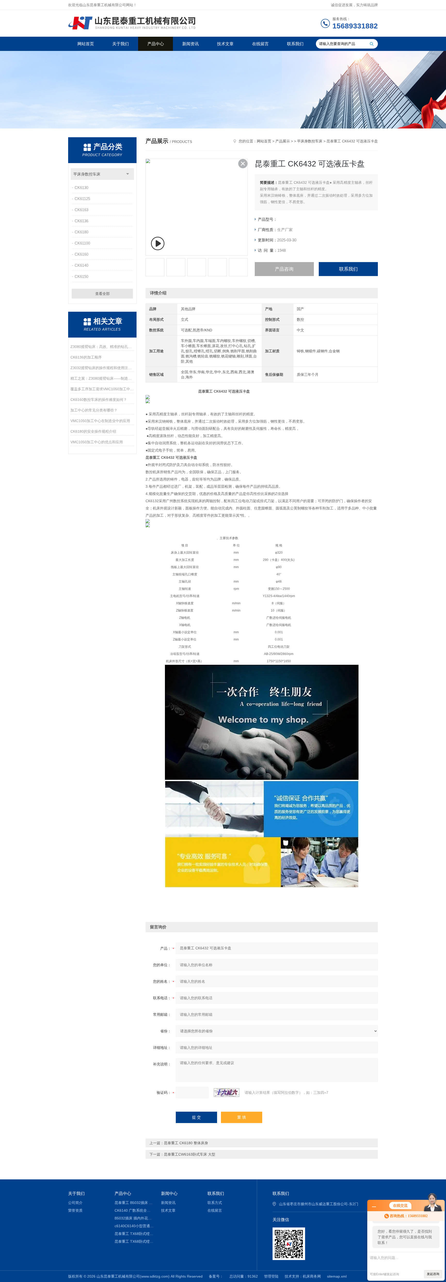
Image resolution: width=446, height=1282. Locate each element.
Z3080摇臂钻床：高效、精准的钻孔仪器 (102, 347)
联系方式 (215, 1203)
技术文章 (225, 44)
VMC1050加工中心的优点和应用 (96, 442)
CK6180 (81, 232)
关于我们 (120, 44)
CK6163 (81, 210)
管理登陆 (271, 1276)
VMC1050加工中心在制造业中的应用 (100, 421)
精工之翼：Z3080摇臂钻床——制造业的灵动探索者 (102, 378)
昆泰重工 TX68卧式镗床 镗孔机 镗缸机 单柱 (134, 1241)
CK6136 (81, 221)
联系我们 (295, 44)
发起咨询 (433, 1274)
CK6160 (81, 254)
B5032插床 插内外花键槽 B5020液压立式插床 (134, 1218)
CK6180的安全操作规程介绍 (93, 431)
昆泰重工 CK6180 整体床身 (186, 1143)
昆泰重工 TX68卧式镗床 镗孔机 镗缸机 (134, 1234)
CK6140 (81, 265)
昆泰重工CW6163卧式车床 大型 (189, 1154)
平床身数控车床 (86, 174)
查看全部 (102, 294)
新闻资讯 (190, 44)
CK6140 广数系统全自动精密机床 (134, 1210)
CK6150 (81, 276)
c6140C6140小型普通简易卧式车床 (134, 1226)
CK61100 (82, 243)
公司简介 (75, 1203)
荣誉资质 (75, 1210)
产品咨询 (284, 269)
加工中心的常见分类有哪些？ (93, 410)
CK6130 (81, 187)
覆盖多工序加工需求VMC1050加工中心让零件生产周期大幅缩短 (102, 389)
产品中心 (155, 44)
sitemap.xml (337, 1276)
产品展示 (282, 141)
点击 (127, 174)
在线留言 (260, 44)
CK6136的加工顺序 (86, 357)
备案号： (216, 1276)
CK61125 (82, 198)
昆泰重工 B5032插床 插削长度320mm (134, 1203)
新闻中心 (169, 1193)
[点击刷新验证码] (227, 1092)
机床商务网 (312, 1276)
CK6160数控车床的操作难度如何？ (98, 400)
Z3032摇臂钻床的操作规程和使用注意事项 (102, 368)
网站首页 (85, 44)
